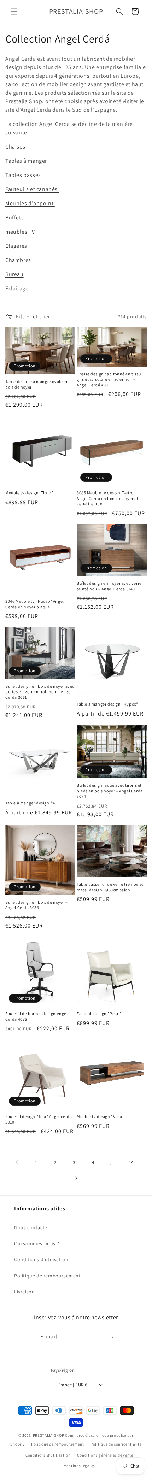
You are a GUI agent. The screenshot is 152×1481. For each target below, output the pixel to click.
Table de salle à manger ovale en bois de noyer (37, 384)
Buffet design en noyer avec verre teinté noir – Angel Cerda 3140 (109, 585)
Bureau (14, 274)
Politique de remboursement (47, 1276)
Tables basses (23, 175)
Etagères (16, 246)
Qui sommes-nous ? (36, 1243)
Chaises (15, 146)
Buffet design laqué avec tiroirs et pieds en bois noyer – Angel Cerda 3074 (110, 791)
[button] (14, 11)
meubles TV (20, 231)
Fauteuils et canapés (32, 189)
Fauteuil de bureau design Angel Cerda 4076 (36, 1016)
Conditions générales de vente (105, 1455)
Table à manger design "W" (31, 803)
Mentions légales (79, 1465)
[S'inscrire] (111, 1337)
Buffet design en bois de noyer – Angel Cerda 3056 (36, 905)
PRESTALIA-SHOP (48, 1435)
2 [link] (55, 1162)
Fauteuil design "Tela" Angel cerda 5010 (38, 1119)
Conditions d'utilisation (41, 1259)
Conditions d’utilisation (48, 1455)
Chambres (18, 260)
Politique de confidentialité (116, 1444)
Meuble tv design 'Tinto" (29, 492)
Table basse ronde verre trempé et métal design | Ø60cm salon (110, 886)
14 (131, 1162)
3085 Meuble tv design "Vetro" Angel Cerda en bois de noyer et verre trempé (108, 498)
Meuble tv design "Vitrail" (102, 1116)
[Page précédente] (17, 1162)
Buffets (14, 217)
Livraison (24, 1291)
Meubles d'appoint (30, 203)
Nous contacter (31, 1227)
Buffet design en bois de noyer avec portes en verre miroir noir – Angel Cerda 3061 (39, 692)
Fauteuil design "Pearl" (99, 1013)
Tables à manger (26, 161)
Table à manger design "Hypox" (107, 704)
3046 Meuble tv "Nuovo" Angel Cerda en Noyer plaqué (34, 603)
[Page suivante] (76, 1178)
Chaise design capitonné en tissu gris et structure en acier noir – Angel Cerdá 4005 (109, 379)
